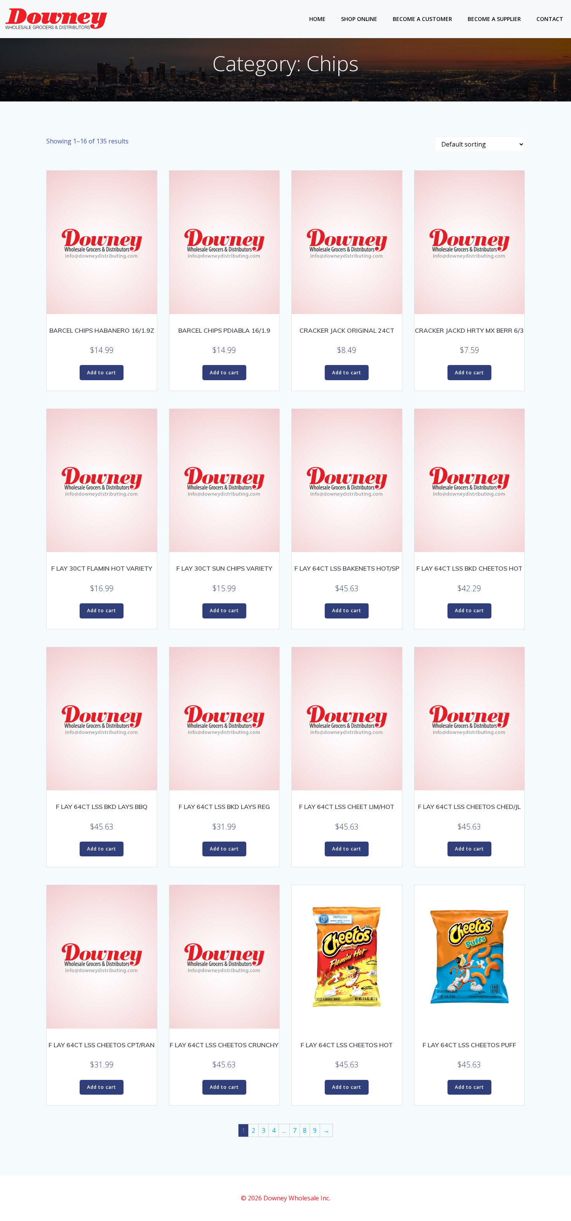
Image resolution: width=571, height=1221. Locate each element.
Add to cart (101, 372)
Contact (549, 19)
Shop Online (359, 19)
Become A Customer (422, 19)
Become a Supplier (494, 19)
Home (317, 19)
